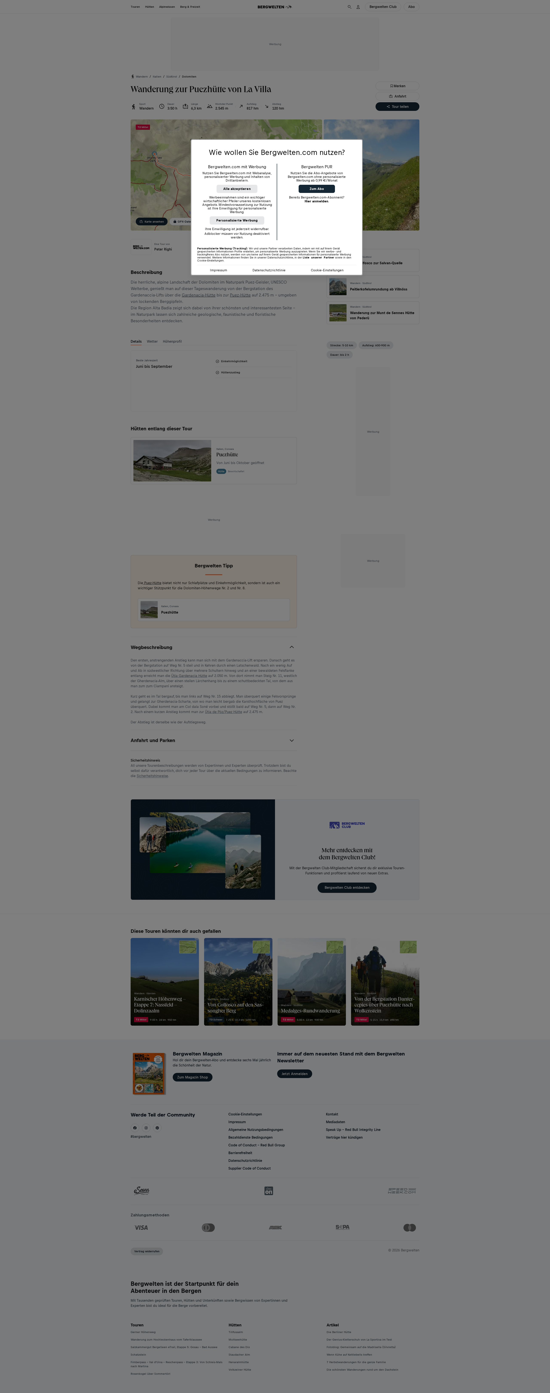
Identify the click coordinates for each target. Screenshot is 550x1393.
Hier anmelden (316, 201)
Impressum (218, 270)
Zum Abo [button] (317, 189)
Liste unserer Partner (318, 257)
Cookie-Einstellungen (327, 270)
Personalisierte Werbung (237, 220)
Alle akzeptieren (237, 189)
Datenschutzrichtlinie (269, 270)
